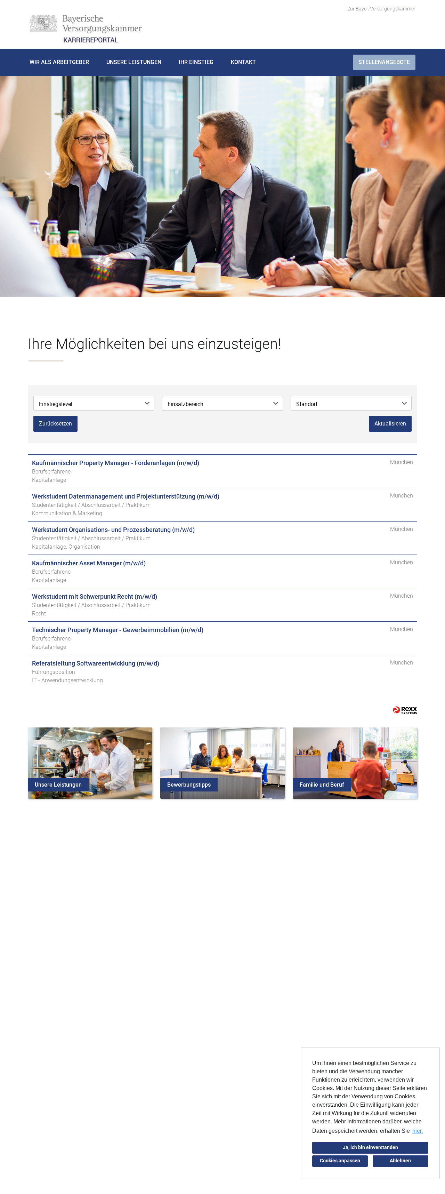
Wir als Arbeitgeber (59, 62)
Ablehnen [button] (400, 1161)
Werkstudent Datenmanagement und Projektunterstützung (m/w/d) (125, 496)
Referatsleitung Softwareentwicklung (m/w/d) (95, 663)
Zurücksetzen (55, 423)
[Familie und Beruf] (355, 762)
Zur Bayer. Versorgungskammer (381, 8)
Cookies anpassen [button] (340, 1161)
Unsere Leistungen (133, 62)
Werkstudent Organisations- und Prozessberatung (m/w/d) (113, 529)
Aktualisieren (390, 423)
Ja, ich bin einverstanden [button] (370, 1148)
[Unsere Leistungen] (90, 762)
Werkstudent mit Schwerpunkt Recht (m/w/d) (94, 596)
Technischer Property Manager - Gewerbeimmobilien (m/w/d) (117, 630)
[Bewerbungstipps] (222, 762)
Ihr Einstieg (196, 62)
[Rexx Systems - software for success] (405, 710)
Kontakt (243, 62)
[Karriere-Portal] (86, 29)
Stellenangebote (384, 62)
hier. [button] (417, 1131)
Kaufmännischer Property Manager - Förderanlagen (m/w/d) (115, 463)
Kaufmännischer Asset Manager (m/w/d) (89, 563)
